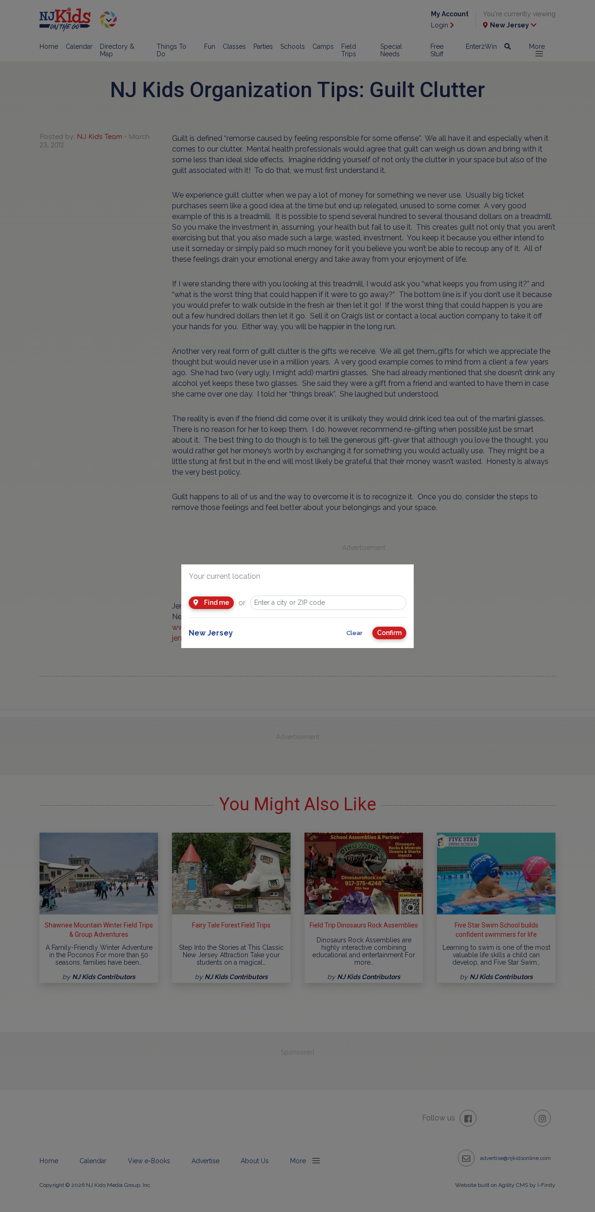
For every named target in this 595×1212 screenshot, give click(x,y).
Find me (216, 602)
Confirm (389, 632)
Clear (354, 632)
